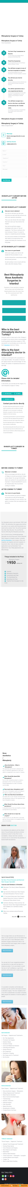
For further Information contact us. (14, 567)
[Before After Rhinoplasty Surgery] (14, 621)
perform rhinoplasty (6, 540)
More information (7, 950)
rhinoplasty (7, 345)
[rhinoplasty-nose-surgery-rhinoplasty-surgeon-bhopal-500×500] (14, 740)
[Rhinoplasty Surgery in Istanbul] (14, 604)
